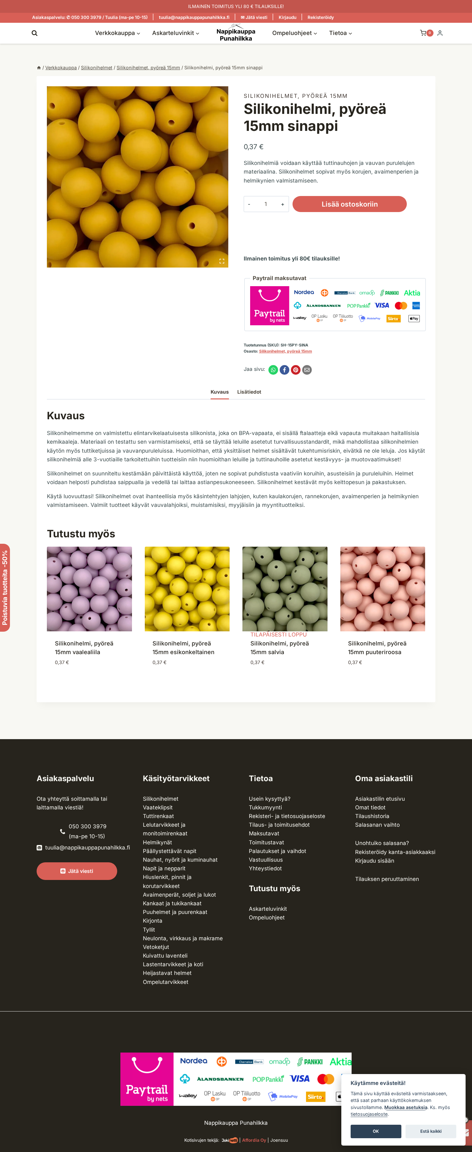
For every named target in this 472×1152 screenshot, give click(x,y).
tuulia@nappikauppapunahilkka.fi (194, 17)
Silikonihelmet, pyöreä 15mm (296, 96)
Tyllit (149, 929)
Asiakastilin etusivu (380, 799)
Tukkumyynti (265, 807)
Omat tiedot (370, 807)
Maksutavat (264, 833)
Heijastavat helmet (167, 973)
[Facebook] (284, 370)
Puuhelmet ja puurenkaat (175, 912)
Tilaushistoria (372, 816)
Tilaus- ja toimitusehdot (279, 825)
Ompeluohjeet (267, 917)
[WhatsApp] (273, 370)
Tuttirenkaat (158, 816)
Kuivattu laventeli (165, 955)
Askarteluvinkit (268, 909)
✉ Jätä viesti (254, 17)
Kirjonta (152, 920)
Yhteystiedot (265, 868)
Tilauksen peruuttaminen (387, 879)
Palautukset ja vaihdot (277, 851)
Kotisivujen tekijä (201, 1140)
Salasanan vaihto (377, 825)
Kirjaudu (287, 17)
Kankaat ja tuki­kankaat (172, 903)
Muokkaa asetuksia (405, 1107)
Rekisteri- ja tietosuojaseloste (287, 816)
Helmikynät (157, 842)
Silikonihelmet (161, 799)
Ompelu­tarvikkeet (165, 982)
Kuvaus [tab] (220, 392)
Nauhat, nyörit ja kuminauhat (180, 860)
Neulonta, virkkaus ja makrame (183, 938)
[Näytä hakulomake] (34, 32)
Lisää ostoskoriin (350, 204)
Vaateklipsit (158, 807)
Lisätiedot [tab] (249, 392)
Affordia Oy (254, 1140)
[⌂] (39, 67)
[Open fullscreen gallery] (221, 261)
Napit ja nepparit (164, 868)
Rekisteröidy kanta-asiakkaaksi (395, 852)
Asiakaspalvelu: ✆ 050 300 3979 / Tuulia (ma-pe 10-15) (90, 17)
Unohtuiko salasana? (382, 843)
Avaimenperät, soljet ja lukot (179, 895)
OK (376, 1131)
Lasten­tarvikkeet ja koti (173, 964)
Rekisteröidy (321, 17)
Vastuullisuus (266, 860)
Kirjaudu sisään (374, 861)
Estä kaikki (430, 1131)
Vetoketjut (156, 947)
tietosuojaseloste (369, 1114)
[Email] (307, 370)
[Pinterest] (296, 370)
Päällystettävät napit (170, 851)
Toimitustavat (266, 842)
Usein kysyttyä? (270, 799)
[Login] (440, 33)
